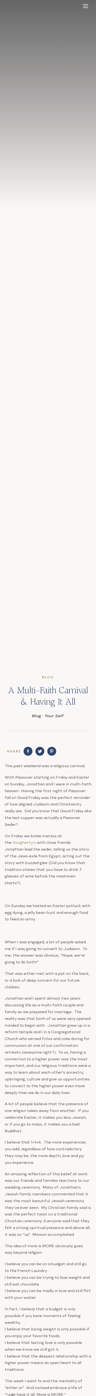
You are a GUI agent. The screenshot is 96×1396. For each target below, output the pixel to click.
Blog (36, 715)
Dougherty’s (24, 842)
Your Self (54, 715)
